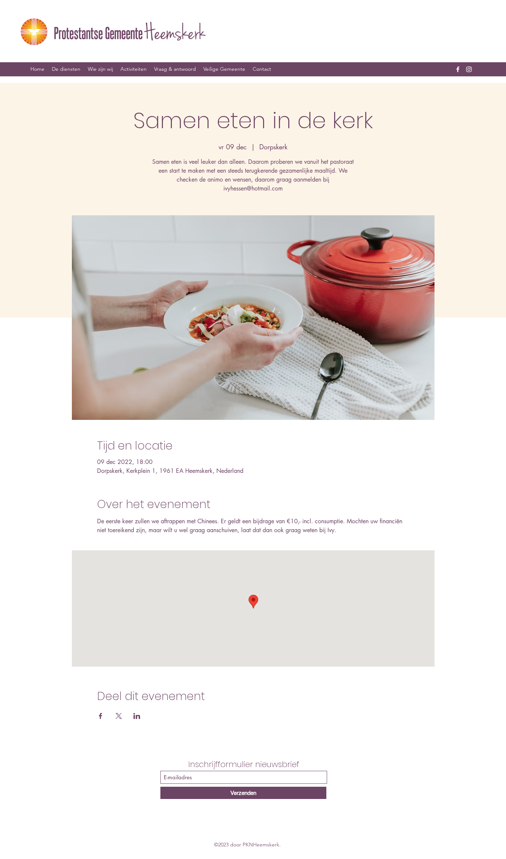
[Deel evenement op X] (118, 716)
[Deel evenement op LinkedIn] (136, 716)
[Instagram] (469, 69)
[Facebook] (458, 69)
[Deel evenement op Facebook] (100, 716)
